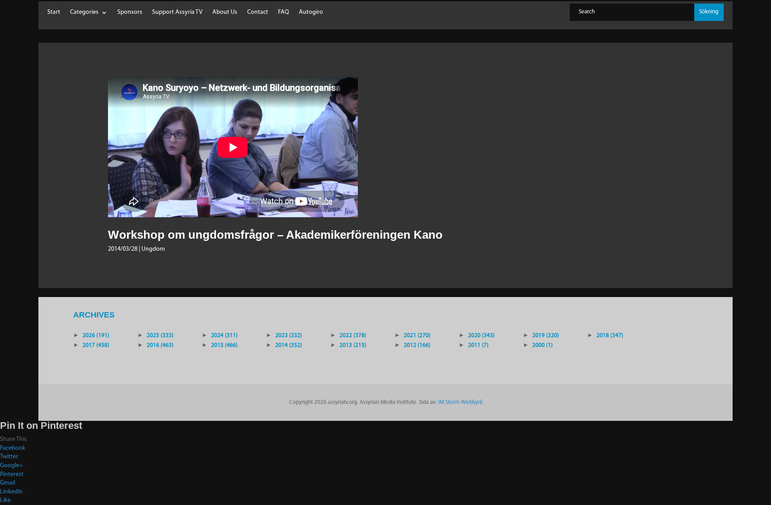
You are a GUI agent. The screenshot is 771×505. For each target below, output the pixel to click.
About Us (224, 12)
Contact (257, 12)
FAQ (283, 12)
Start (53, 12)
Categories (84, 12)
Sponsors (129, 12)
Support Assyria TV (177, 12)
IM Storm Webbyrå (460, 402)
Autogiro (311, 12)
